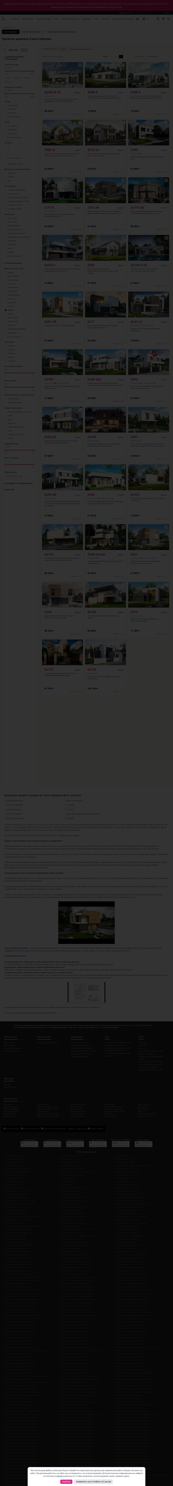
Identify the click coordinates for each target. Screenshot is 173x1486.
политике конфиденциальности (60, 1476)
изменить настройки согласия (93, 1481)
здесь (126, 1476)
